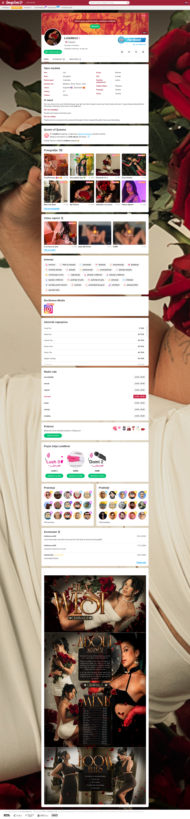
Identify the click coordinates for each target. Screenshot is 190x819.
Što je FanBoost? (139, 44)
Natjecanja (52, 7)
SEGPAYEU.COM (52, 811)
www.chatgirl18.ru (26, 811)
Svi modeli (5, 7)
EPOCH (44, 811)
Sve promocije (39, 7)
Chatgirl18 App (66, 7)
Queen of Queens (85, 134)
